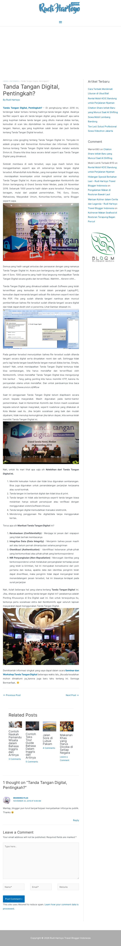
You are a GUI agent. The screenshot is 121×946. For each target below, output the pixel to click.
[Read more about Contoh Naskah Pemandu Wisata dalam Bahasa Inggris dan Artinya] (15, 724)
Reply (76, 820)
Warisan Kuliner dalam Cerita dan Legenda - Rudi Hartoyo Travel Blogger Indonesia (103, 204)
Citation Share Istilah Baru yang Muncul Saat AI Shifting (100, 153)
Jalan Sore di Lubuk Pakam (48, 739)
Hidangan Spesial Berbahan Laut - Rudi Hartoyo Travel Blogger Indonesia (102, 181)
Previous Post (12, 695)
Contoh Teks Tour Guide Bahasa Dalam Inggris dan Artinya (31, 745)
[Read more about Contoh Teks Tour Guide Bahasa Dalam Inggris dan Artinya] (32, 725)
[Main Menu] (60, 22)
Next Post (72, 695)
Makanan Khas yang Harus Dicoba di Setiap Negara (66, 743)
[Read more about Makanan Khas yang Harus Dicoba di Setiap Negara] (66, 726)
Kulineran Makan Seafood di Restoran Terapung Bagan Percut (102, 217)
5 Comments (32, 761)
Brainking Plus (20, 798)
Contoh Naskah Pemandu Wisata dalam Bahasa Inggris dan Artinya (15, 743)
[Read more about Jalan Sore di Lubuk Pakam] (49, 726)
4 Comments (49, 748)
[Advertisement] (60, 48)
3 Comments (15, 759)
